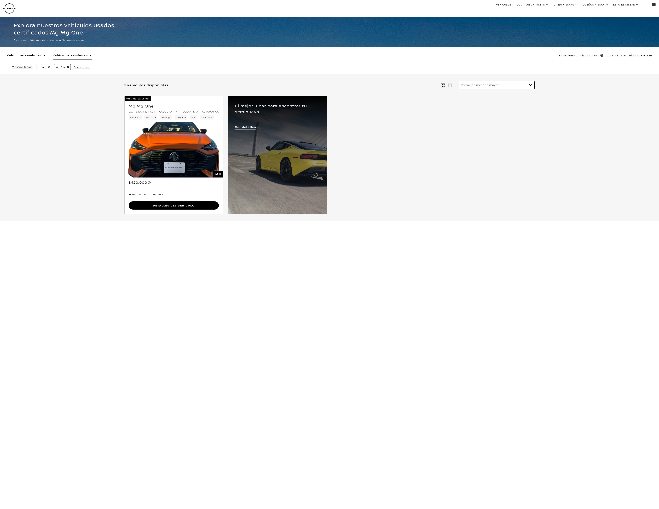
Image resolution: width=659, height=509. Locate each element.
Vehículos (503, 4)
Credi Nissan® (564, 4)
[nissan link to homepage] (9, 8)
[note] (149, 182)
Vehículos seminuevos (72, 55)
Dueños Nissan (594, 4)
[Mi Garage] (645, 4)
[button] (654, 4)
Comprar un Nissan (531, 4)
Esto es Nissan (624, 4)
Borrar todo (81, 67)
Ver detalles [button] (245, 127)
